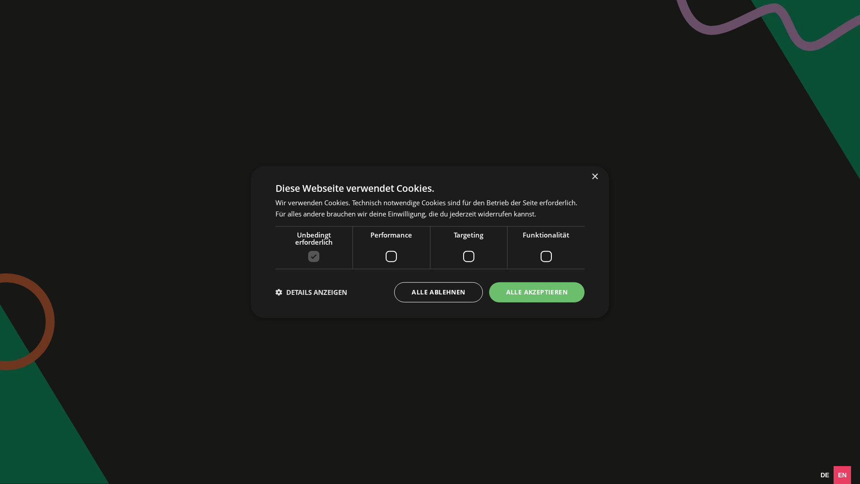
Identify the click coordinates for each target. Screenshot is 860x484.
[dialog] (430, 242)
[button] (311, 292)
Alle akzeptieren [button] (537, 292)
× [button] (594, 176)
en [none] (842, 475)
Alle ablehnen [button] (438, 292)
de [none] (825, 475)
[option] (825, 475)
